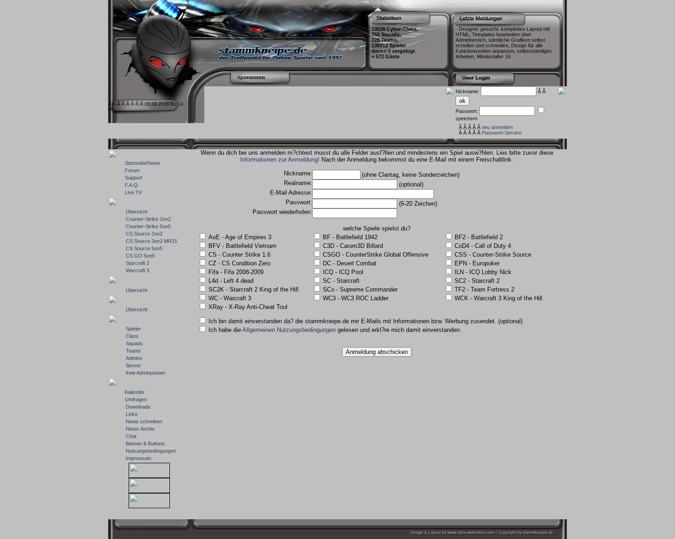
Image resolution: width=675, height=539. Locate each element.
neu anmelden (497, 127)
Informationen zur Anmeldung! (280, 159)
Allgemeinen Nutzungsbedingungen (289, 329)
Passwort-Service (502, 132)
